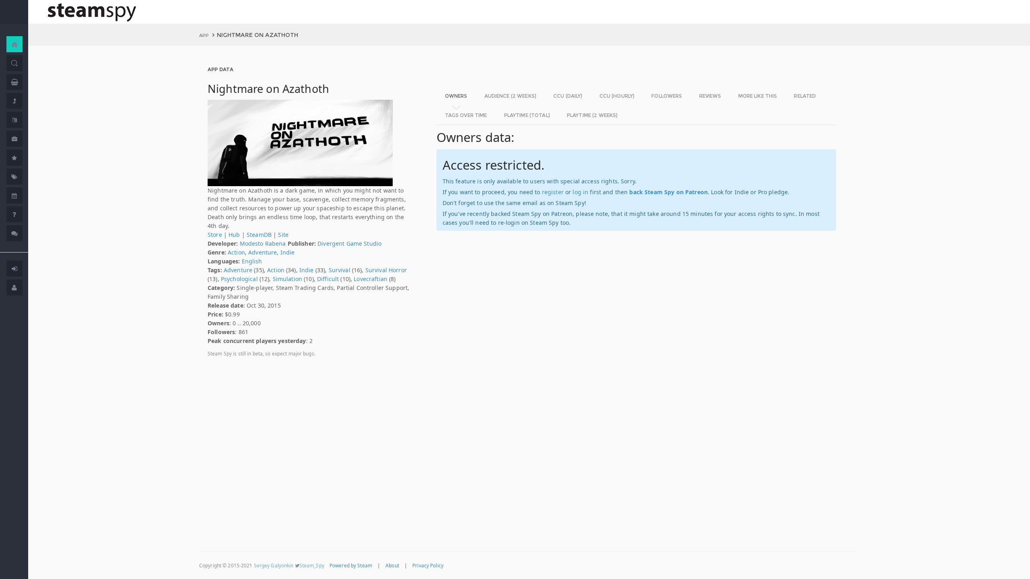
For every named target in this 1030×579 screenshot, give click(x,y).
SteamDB (259, 234)
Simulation (287, 279)
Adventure (262, 252)
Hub (234, 234)
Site (283, 234)
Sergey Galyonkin (274, 565)
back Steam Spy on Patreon (668, 192)
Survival (339, 270)
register (553, 192)
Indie (287, 252)
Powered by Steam (351, 565)
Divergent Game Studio (349, 243)
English (252, 261)
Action (236, 252)
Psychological (239, 279)
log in (580, 192)
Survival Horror (386, 270)
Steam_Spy (311, 565)
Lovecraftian (370, 279)
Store (215, 234)
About (392, 565)
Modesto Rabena (263, 243)
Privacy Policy (427, 565)
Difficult (328, 279)
